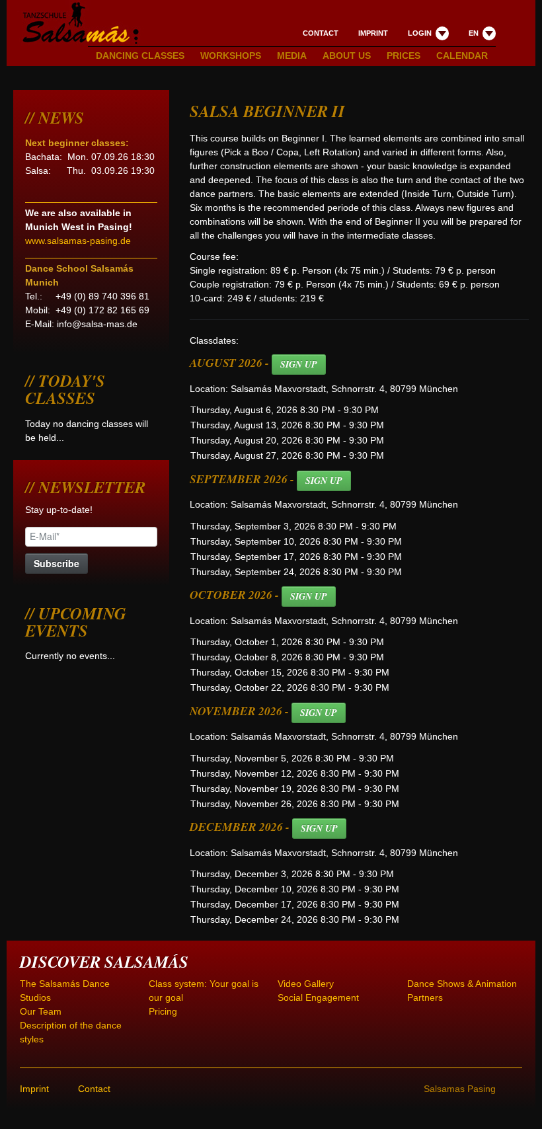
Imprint (373, 33)
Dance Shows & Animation (462, 983)
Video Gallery (306, 983)
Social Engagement (318, 997)
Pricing (163, 1011)
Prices (403, 55)
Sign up (298, 364)
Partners (425, 997)
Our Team (40, 1011)
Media (292, 55)
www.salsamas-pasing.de (78, 240)
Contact (320, 33)
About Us (347, 55)
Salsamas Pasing (460, 1088)
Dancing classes (140, 55)
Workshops (230, 55)
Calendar (462, 55)
